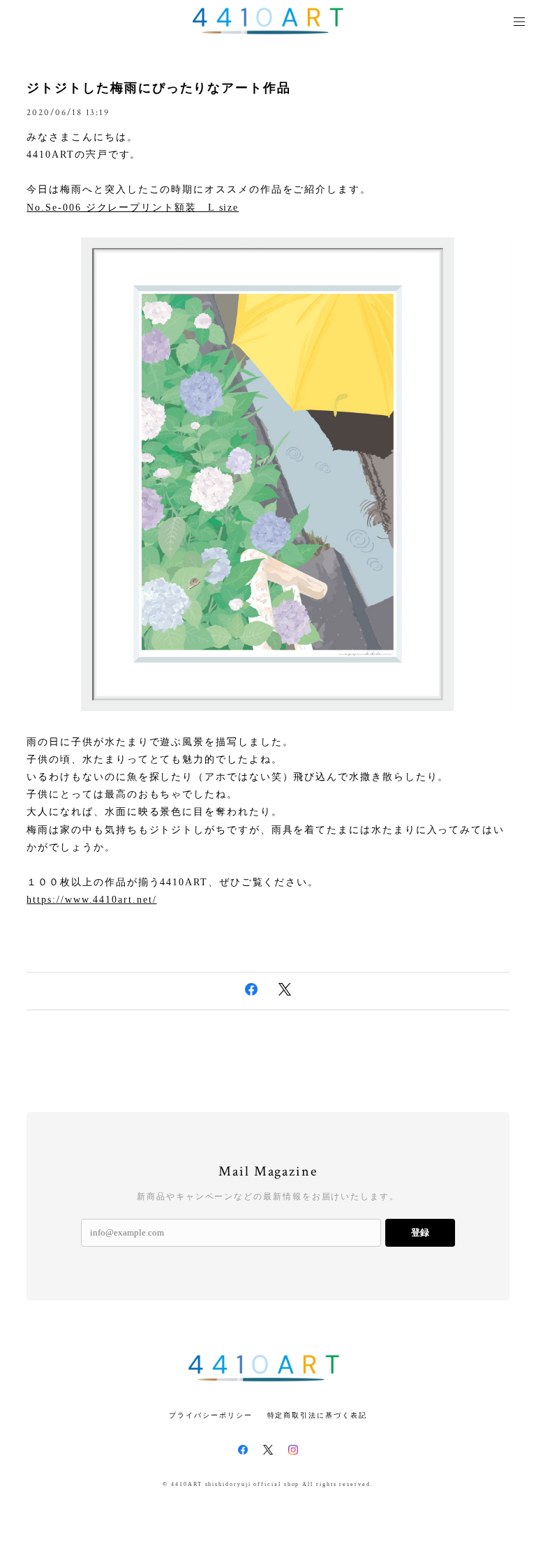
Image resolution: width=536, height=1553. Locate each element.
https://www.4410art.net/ (91, 899)
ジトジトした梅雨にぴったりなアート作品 (158, 88)
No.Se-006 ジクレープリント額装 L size (133, 207)
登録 (420, 1232)
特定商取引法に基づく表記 (317, 1415)
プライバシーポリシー (210, 1415)
